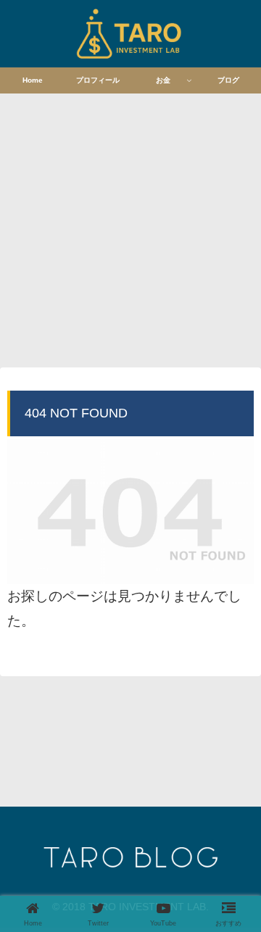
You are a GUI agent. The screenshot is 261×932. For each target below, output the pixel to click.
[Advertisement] (130, 228)
